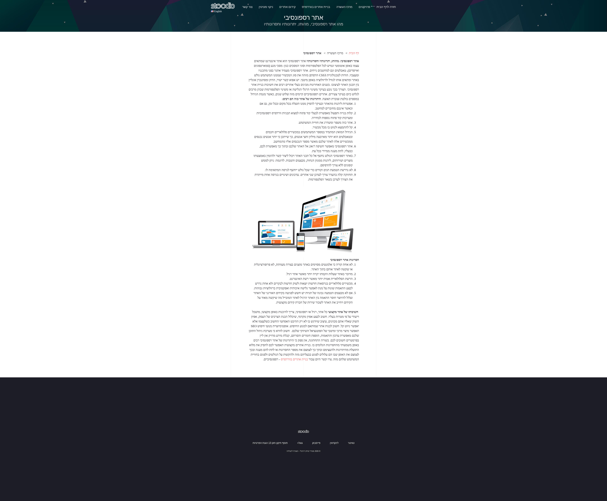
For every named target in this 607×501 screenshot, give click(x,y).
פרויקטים (364, 7)
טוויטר (351, 443)
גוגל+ (300, 443)
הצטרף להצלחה (292, 451)
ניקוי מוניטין (266, 7)
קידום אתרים (287, 7)
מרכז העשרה (344, 7)
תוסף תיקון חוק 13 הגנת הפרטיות (270, 443)
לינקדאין (334, 443)
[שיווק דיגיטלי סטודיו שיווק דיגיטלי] (223, 5)
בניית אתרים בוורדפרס (316, 7)
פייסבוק (316, 443)
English (218, 11)
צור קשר (247, 7)
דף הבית (354, 53)
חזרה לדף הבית (386, 7)
